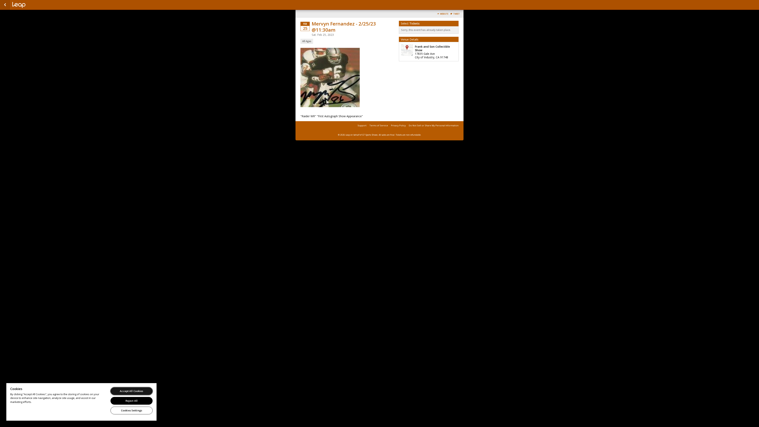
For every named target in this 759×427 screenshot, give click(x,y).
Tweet (456, 14)
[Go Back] (5, 5)
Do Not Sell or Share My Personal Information (434, 125)
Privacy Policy (398, 125)
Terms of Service (378, 125)
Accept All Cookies (131, 391)
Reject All (132, 400)
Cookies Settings (131, 410)
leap (32, 5)
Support (362, 125)
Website (444, 14)
